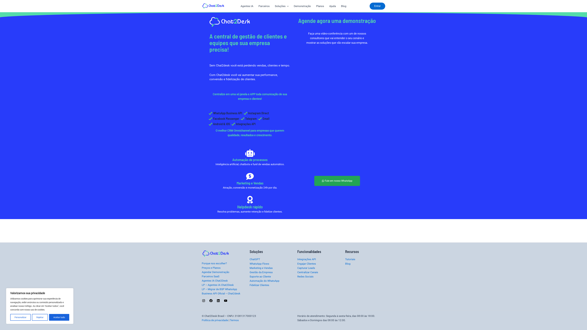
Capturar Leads (306, 268)
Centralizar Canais (307, 272)
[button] (377, 6)
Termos (234, 320)
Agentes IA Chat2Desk (215, 280)
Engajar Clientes (306, 263)
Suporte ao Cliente (260, 276)
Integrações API (306, 259)
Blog (348, 263)
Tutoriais (350, 259)
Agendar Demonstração (215, 272)
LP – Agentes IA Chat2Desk (218, 284)
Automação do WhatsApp (264, 280)
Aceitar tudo (59, 317)
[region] (39, 306)
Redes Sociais (305, 276)
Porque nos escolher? (214, 263)
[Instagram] (203, 301)
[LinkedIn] (218, 301)
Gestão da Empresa (261, 272)
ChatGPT (255, 259)
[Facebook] (211, 301)
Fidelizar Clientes (259, 285)
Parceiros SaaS (210, 276)
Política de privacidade (215, 320)
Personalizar (20, 317)
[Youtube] (225, 301)
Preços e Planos (211, 267)
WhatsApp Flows (259, 263)
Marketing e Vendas (261, 268)
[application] (287, 6)
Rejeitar (40, 317)
